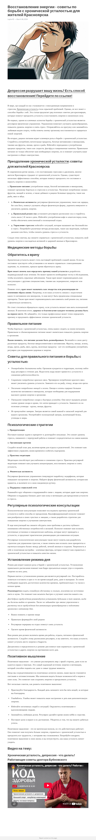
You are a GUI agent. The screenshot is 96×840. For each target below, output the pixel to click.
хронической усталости (49, 161)
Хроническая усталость (27, 109)
